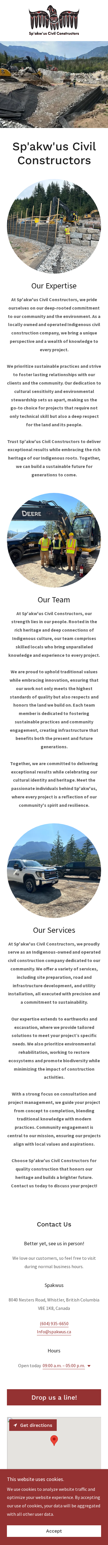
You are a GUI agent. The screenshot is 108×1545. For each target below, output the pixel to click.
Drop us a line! (54, 1397)
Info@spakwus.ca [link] (54, 1331)
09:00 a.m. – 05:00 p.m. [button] (64, 1365)
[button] (88, 1366)
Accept (54, 1531)
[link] (54, 20)
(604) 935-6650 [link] (54, 1323)
